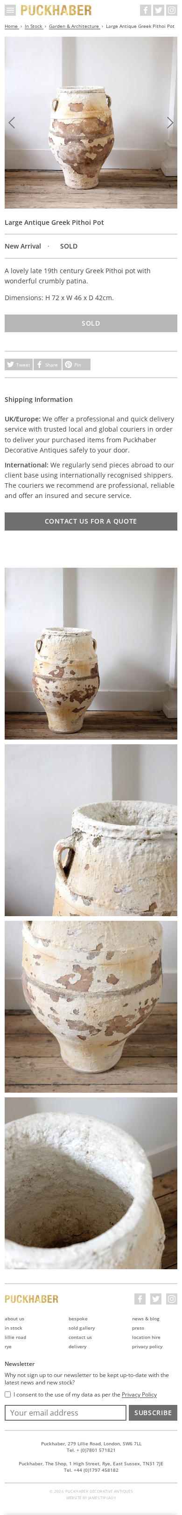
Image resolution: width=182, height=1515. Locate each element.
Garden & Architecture (74, 26)
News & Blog (146, 1318)
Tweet (23, 364)
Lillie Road (15, 1337)
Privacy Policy (147, 1346)
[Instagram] (171, 10)
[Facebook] (145, 10)
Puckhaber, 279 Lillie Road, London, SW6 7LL (91, 1443)
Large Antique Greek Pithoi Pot (140, 26)
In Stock (34, 26)
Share (51, 364)
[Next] (170, 123)
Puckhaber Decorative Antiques (56, 10)
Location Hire (146, 1337)
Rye (8, 1346)
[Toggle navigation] (10, 10)
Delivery (77, 1346)
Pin (77, 364)
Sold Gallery (82, 1328)
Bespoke (78, 1318)
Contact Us (80, 1337)
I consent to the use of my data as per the (85, 1394)
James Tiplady (102, 1497)
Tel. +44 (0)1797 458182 (91, 1470)
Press (138, 1328)
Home (12, 26)
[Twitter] (158, 10)
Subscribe (153, 1412)
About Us (14, 1318)
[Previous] (12, 123)
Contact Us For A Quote (91, 521)
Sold (91, 323)
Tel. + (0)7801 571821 (91, 1450)
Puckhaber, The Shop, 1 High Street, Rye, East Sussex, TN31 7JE (91, 1463)
